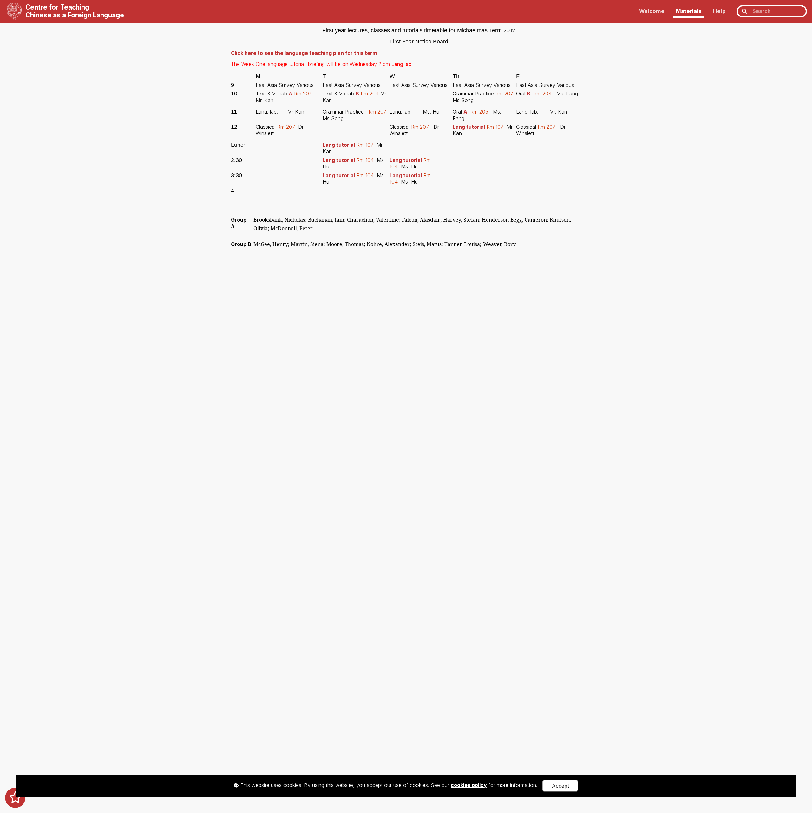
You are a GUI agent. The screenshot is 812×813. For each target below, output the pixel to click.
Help (719, 11)
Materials (689, 11)
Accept (560, 786)
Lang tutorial (469, 127)
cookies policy (469, 785)
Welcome (652, 11)
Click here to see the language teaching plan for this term (304, 53)
